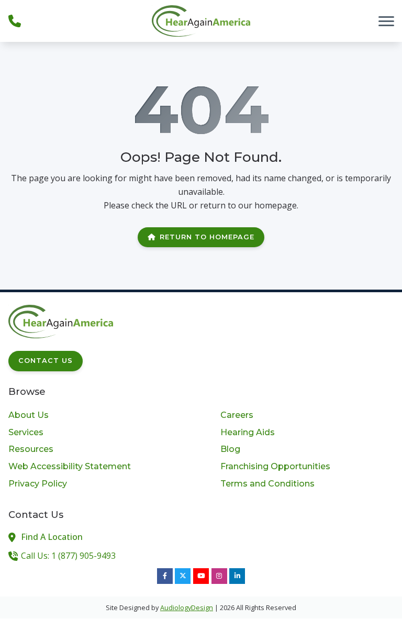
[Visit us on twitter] (183, 576)
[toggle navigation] (386, 21)
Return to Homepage (207, 237)
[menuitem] (95, 415)
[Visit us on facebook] (165, 576)
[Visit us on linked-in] (237, 576)
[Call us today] (14, 21)
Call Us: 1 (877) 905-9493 (68, 555)
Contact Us (45, 360)
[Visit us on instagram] (219, 576)
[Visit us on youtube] (201, 576)
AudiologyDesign (186, 607)
